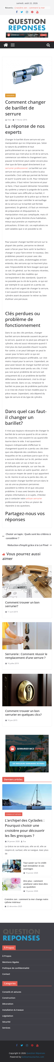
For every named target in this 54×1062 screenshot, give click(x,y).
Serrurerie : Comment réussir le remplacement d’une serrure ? (26, 656)
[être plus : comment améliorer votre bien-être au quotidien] (11, 886)
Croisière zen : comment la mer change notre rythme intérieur (30, 9)
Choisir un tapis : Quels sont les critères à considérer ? (28, 536)
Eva (24, 841)
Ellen (9, 120)
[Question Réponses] (5, 45)
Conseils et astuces (13, 814)
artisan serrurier (34, 498)
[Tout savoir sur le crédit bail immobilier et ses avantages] (11, 868)
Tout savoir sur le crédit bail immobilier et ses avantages (34, 865)
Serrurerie (10, 95)
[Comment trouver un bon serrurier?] (27, 567)
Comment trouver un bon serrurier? (22, 604)
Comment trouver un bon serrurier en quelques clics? (23, 713)
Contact (6, 974)
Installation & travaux (13, 1010)
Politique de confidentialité (15, 968)
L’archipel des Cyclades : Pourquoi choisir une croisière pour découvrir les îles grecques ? (24, 828)
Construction (8, 997)
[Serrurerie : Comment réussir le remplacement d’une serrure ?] (27, 624)
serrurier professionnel (16, 168)
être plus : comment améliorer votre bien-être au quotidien (35, 884)
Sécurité (6, 1021)
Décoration (7, 1003)
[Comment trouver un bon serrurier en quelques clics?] (27, 675)
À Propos (6, 956)
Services (6, 1027)
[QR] (21, 930)
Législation (7, 1015)
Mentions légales (10, 962)
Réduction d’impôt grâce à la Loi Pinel (27, 545)
